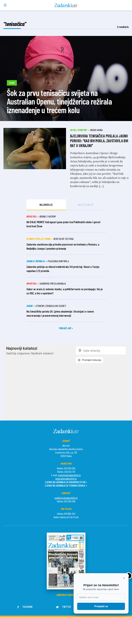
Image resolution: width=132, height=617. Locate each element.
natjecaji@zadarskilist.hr (66, 478)
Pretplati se (101, 606)
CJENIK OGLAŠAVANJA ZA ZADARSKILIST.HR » (66, 482)
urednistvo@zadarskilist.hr (66, 497)
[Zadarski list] (66, 5)
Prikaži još (65, 328)
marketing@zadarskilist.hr (69, 475)
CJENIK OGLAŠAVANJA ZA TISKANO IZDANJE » (66, 485)
